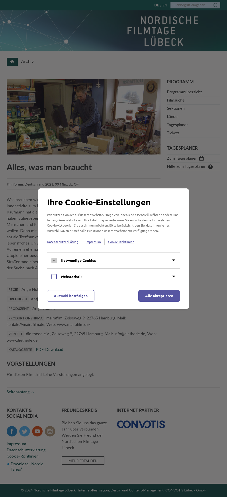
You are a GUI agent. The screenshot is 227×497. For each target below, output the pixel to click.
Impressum (93, 242)
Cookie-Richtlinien (121, 242)
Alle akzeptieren (159, 295)
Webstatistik (71, 276)
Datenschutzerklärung (62, 242)
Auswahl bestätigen (71, 295)
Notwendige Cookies (78, 260)
